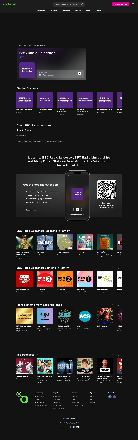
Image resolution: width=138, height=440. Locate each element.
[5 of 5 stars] (28, 130)
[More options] (82, 52)
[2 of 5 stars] (20, 130)
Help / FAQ (75, 402)
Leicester (28, 141)
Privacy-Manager (58, 408)
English (19, 141)
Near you (78, 10)
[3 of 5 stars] (22, 130)
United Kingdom (51, 141)
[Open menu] (133, 4)
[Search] (82, 4)
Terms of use (57, 396)
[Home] (20, 45)
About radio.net (40, 396)
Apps (73, 399)
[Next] (119, 87)
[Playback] (79, 73)
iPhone (92, 396)
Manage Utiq (57, 405)
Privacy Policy (57, 399)
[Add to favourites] (77, 52)
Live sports (66, 10)
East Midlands (38, 141)
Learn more (31, 210)
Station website (21, 135)
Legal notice (57, 402)
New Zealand (70, 418)
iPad (91, 399)
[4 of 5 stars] (25, 130)
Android (92, 402)
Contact (74, 396)
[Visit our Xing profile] (114, 397)
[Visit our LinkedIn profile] (110, 397)
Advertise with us (40, 402)
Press (37, 399)
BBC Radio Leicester (47, 75)
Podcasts (54, 10)
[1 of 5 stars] (17, 130)
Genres (88, 10)
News (22, 58)
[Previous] (112, 87)
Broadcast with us (41, 405)
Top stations (41, 10)
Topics (98, 10)
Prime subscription (78, 405)
